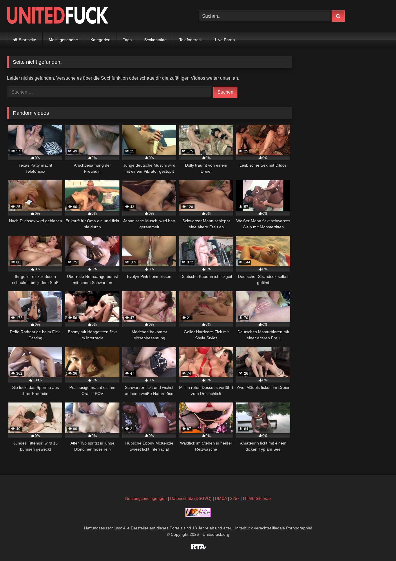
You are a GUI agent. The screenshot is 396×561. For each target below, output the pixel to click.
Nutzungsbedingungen (146, 498)
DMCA (221, 498)
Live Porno (225, 39)
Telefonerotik (191, 39)
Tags (127, 39)
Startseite (27, 39)
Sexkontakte (155, 39)
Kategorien (100, 39)
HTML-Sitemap (257, 498)
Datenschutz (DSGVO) (191, 498)
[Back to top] (378, 543)
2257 (234, 498)
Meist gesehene (63, 39)
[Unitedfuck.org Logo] (57, 16)
